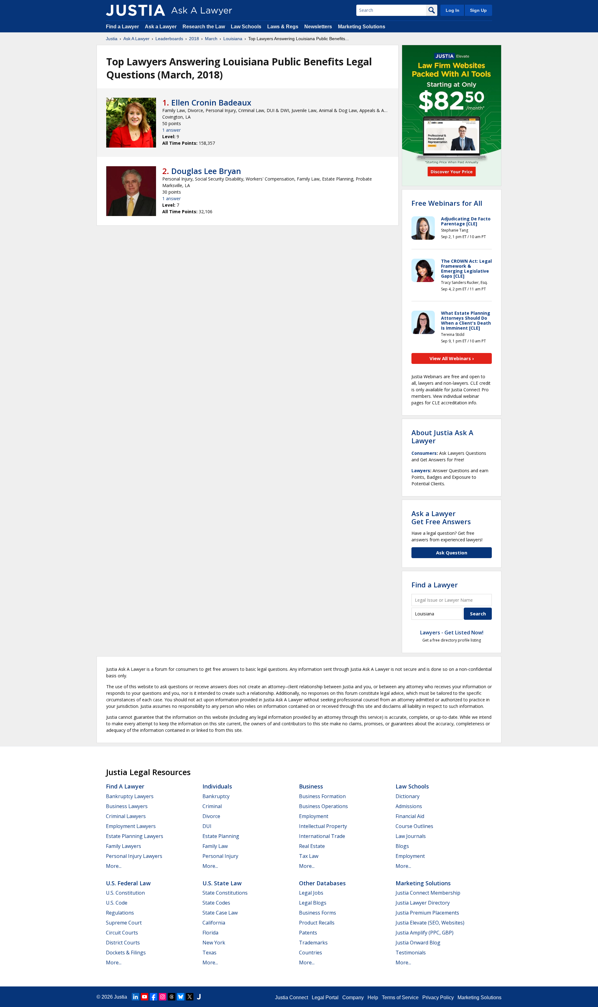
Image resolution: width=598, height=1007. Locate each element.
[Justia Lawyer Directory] (198, 996)
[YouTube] (144, 996)
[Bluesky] (180, 996)
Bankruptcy (216, 796)
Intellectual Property (323, 826)
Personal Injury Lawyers (134, 856)
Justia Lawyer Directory (423, 902)
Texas (209, 952)
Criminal (212, 806)
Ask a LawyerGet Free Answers (441, 517)
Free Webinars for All (446, 203)
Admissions (409, 806)
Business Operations (323, 806)
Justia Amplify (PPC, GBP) (424, 932)
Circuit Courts (122, 932)
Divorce (211, 816)
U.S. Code (116, 902)
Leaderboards (169, 38)
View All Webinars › (452, 358)
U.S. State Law (222, 883)
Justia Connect (291, 997)
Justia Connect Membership (428, 892)
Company (353, 997)
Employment (313, 816)
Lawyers (420, 470)
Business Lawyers (127, 806)
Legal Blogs (312, 902)
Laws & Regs (282, 26)
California (213, 922)
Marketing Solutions (361, 26)
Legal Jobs (311, 892)
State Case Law (220, 912)
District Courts (123, 942)
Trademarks (313, 942)
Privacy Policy (438, 997)
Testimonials (411, 952)
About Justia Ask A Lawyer (442, 436)
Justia (111, 38)
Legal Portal (325, 997)
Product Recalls (317, 922)
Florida (210, 932)
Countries (310, 952)
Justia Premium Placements (427, 912)
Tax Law (308, 856)
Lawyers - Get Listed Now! (451, 632)
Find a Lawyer (122, 26)
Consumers (424, 453)
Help (373, 997)
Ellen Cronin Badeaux (211, 102)
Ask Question (451, 552)
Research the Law (204, 26)
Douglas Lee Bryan (206, 171)
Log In (452, 10)
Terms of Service (400, 997)
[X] (189, 996)
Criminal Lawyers (126, 816)
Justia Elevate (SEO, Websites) (430, 922)
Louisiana (232, 38)
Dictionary (408, 796)
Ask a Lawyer (161, 26)
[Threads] (171, 996)
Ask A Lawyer (136, 38)
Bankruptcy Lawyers (130, 796)
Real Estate (312, 846)
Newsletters (318, 26)
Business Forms (317, 912)
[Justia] (135, 10)
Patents (308, 932)
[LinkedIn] (135, 996)
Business (311, 786)
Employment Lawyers (131, 826)
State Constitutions (225, 892)
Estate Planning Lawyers (134, 836)
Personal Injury (220, 856)
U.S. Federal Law (128, 883)
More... (113, 866)
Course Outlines (414, 826)
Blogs (402, 846)
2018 (194, 38)
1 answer (171, 130)
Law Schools (246, 26)
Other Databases (322, 883)
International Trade (322, 836)
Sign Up (478, 10)
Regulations (120, 912)
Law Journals (411, 836)
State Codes (216, 902)
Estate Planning (220, 836)
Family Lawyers (123, 846)
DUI (206, 826)
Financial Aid (410, 816)
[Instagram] (162, 996)
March (211, 38)
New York (213, 942)
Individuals (217, 786)
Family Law (215, 846)
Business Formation (322, 796)
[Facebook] (153, 996)
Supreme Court (124, 922)
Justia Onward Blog (418, 942)
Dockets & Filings (126, 952)
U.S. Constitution (125, 892)
